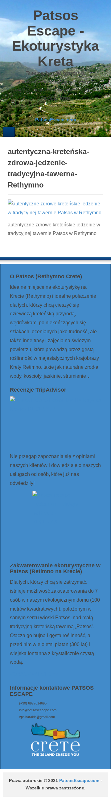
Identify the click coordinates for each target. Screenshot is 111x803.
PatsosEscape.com (79, 780)
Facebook (51, 110)
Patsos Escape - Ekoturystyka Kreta (55, 38)
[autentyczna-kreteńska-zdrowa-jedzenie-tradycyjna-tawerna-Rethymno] (55, 208)
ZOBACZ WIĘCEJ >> (34, 674)
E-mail (42, 110)
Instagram (59, 110)
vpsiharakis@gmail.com (37, 717)
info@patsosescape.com (37, 710)
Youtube (67, 110)
